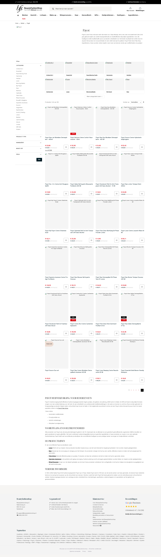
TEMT (33, 542)
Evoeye (88, 536)
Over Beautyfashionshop (100, 503)
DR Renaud (45, 536)
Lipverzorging (20, 119)
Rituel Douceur (20, 98)
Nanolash (135, 538)
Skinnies (136, 540)
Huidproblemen (108, 15)
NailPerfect (115, 538)
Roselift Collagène (21, 100)
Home (16, 23)
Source (18, 105)
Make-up (53, 15)
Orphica (19, 540)
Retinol (86, 540)
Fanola (94, 536)
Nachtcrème (19, 110)
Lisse (50, 448)
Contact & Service (98, 505)
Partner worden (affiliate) (100, 521)
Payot (32, 540)
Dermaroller (27, 536)
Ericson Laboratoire (79, 536)
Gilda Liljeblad (110, 536)
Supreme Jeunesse (21, 103)
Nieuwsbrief (96, 525)
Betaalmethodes (97, 507)
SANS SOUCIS (105, 540)
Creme (18, 124)
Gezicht (33, 15)
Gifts (97, 15)
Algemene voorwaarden (75, 551)
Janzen (34, 538)
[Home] (18, 16)
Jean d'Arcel (41, 538)
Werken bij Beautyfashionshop (102, 523)
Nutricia (18, 90)
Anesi (46, 534)
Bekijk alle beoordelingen (133, 514)
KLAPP (56, 538)
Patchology (26, 540)
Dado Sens (117, 534)
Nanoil (129, 538)
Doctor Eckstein (36, 536)
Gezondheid (86, 15)
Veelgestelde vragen (99, 513)
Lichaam (43, 15)
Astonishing (80, 534)
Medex (98, 538)
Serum (18, 122)
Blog (94, 517)
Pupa (68, 540)
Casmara (101, 534)
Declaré (141, 534)
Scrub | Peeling (20, 112)
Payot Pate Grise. (63, 408)
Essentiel (18, 71)
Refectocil (80, 540)
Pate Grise (19, 95)
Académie (19, 534)
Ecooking (69, 536)
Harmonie (19, 76)
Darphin (124, 534)
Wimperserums (66, 15)
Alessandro (33, 534)
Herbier (18, 78)
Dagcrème (19, 107)
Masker (18, 117)
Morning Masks (20, 83)
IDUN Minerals (135, 536)
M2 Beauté (75, 538)
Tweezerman (45, 542)
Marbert (82, 538)
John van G (49, 538)
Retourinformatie (97, 511)
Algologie (40, 534)
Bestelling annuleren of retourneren (103, 515)
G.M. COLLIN (101, 536)
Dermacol (19, 536)
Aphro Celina (66, 534)
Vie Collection (61, 542)
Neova (141, 538)
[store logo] (31, 9)
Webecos (69, 542)
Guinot (127, 536)
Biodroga (88, 534)
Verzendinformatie (98, 509)
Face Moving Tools (21, 73)
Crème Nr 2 (19, 69)
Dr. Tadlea (63, 536)
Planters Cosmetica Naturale (51, 540)
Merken (25, 15)
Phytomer (38, 540)
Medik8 (103, 538)
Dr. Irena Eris (54, 536)
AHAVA (26, 534)
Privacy (84, 551)
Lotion (18, 115)
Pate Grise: (52, 456)
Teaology (27, 542)
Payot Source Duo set (52, 370)
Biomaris (94, 534)
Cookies (89, 551)
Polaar (63, 540)
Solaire (18, 129)
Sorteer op (126, 102)
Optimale (18, 93)
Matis (92, 538)
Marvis (88, 538)
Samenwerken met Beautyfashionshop (104, 519)
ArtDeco (73, 534)
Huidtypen (121, 15)
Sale (23, 19)
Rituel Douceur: (54, 462)
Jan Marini (27, 538)
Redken (73, 540)
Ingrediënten (133, 15)
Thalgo (38, 542)
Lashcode (62, 538)
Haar (77, 15)
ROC (98, 540)
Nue (17, 88)
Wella (74, 542)
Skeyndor (129, 540)
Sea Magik (115, 540)
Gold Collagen (120, 536)
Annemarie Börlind (54, 534)
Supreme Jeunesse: (55, 459)
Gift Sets (18, 127)
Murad (109, 538)
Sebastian (122, 540)
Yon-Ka (79, 542)
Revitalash (93, 540)
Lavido (69, 538)
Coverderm (109, 534)
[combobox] (80, 9)
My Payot (19, 86)
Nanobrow (123, 538)
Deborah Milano (132, 534)
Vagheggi (53, 542)
